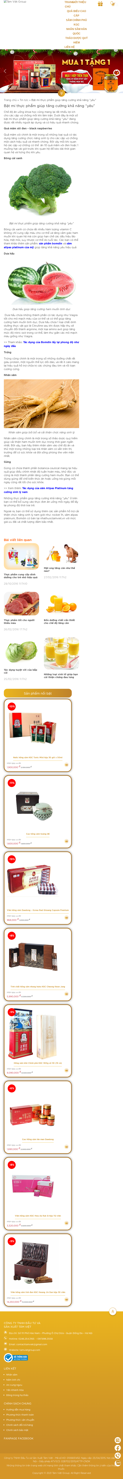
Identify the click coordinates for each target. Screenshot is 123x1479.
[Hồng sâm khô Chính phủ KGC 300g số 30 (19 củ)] (38, 1033)
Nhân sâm (11, 1374)
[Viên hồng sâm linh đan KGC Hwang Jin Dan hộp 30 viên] (38, 1263)
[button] (5, 71)
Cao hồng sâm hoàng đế (37, 834)
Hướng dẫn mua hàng (18, 1409)
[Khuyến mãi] (100, 3)
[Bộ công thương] (16, 1361)
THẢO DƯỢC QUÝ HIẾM (76, 40)
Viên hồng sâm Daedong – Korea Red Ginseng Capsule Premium (38, 910)
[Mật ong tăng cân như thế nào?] (61, 553)
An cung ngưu (14, 1384)
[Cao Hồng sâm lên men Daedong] (38, 1110)
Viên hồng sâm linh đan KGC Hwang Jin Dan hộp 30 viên (38, 1292)
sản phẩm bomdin (50, 243)
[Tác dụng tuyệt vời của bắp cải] (21, 651)
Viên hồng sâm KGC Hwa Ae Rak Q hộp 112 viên (38, 1216)
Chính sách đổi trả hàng (19, 1424)
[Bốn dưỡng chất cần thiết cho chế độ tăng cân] (61, 604)
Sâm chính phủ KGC (76, 22)
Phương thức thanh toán (20, 1414)
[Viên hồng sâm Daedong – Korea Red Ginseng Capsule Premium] (38, 880)
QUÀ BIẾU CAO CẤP (76, 13)
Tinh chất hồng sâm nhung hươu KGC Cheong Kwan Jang (38, 987)
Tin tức (24, 99)
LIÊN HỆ (70, 47)
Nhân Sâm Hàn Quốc (76, 31)
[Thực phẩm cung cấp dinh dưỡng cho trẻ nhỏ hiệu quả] (21, 556)
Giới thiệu (79, 2)
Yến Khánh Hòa (15, 1389)
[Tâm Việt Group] (31, 1)
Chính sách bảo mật (17, 1430)
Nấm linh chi (13, 1379)
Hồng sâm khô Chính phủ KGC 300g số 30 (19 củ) (38, 1063)
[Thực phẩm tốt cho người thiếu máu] (21, 604)
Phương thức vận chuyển (20, 1419)
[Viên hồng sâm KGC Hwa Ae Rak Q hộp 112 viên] (38, 1186)
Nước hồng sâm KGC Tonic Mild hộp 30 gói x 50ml (37, 757)
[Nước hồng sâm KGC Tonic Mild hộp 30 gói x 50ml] (38, 728)
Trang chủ (68, 4)
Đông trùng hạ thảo (17, 1395)
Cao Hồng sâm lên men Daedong (38, 1139)
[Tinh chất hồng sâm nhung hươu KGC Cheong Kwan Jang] (38, 957)
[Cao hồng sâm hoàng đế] (38, 804)
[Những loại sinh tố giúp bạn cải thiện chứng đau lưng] (61, 653)
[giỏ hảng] (113, 3)
